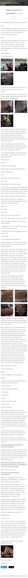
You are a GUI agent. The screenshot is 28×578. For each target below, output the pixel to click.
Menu (25, 2)
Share (4, 567)
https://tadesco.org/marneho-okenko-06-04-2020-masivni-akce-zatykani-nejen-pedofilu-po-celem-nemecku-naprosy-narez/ (14, 464)
